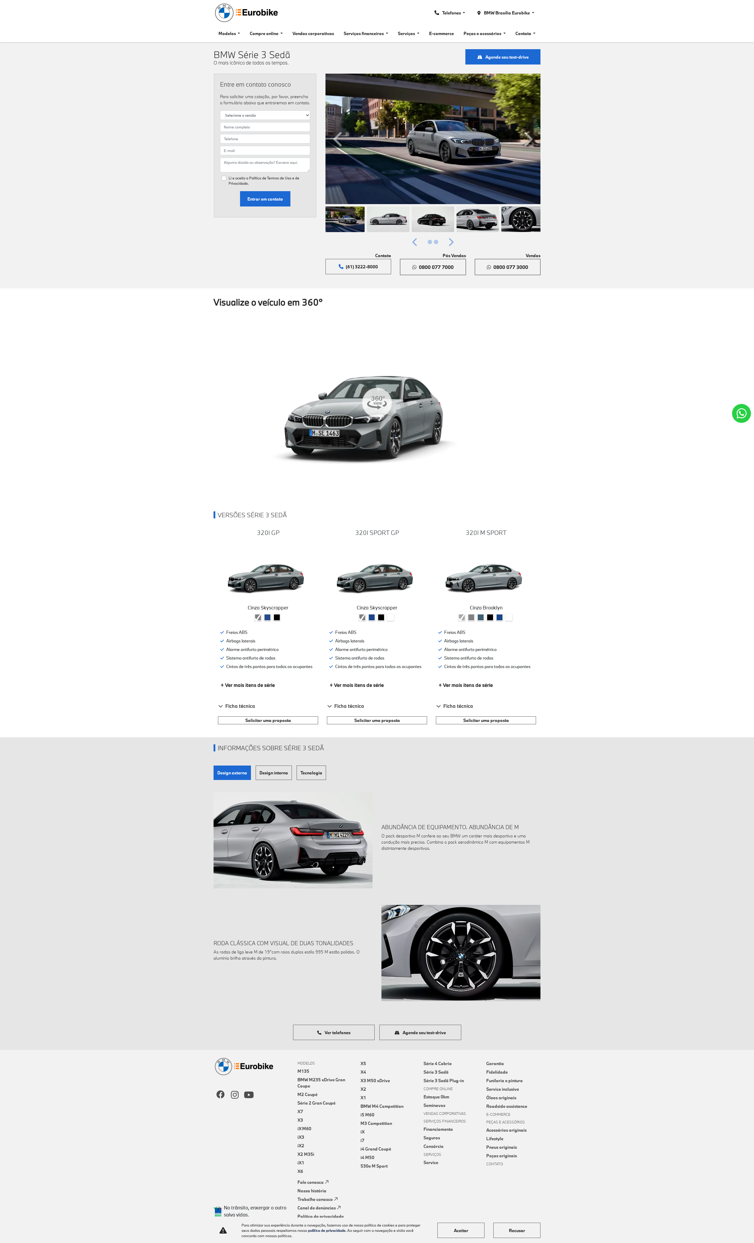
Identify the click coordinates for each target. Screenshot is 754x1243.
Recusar (517, 1230)
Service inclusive (502, 1089)
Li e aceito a (264, 181)
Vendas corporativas (313, 33)
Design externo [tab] (232, 773)
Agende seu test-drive (507, 57)
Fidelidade (497, 1072)
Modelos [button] (228, 33)
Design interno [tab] (273, 773)
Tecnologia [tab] (311, 773)
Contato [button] (523, 33)
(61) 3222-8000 (362, 267)
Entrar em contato (265, 199)
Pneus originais (501, 1147)
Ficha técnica (240, 706)
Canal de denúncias (316, 1208)
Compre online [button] (264, 33)
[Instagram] (235, 1095)
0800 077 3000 (510, 267)
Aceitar (461, 1230)
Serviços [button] (407, 33)
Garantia (495, 1063)
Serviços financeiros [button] (364, 33)
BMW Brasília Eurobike (507, 13)
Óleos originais (501, 1097)
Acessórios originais (506, 1130)
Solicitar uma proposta (268, 720)
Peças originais (501, 1155)
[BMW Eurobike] (246, 12)
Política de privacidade (320, 1216)
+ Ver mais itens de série (248, 685)
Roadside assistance (506, 1106)
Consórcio (434, 1146)
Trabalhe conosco (315, 1199)
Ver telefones (337, 1032)
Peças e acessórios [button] (483, 33)
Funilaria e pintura (504, 1080)
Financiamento (438, 1129)
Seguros (432, 1137)
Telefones (452, 13)
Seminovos (434, 1105)
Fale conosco (310, 1182)
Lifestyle (494, 1138)
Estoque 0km (436, 1097)
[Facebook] (221, 1095)
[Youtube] (249, 1095)
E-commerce (441, 33)
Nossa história (311, 1191)
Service (431, 1162)
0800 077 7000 (436, 267)
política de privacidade (326, 1230)
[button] (339, 139)
